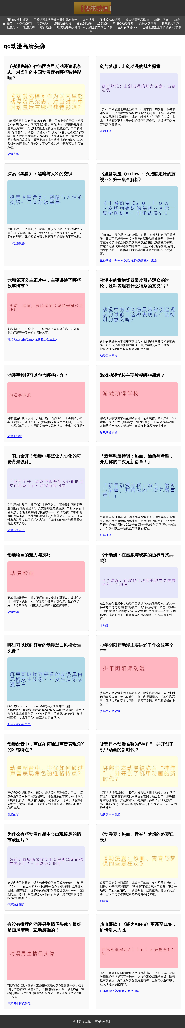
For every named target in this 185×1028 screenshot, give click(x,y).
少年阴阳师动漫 (110, 711)
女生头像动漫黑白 (19, 724)
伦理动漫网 (24, 23)
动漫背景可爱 (16, 530)
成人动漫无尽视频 (137, 19)
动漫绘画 (13, 612)
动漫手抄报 (14, 436)
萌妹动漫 (46, 27)
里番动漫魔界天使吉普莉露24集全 (55, 19)
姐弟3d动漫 (84, 23)
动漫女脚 (29, 27)
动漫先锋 (13, 154)
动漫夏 (104, 900)
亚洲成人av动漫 (110, 19)
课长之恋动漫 (147, 23)
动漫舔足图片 (16, 904)
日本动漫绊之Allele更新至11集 (119, 990)
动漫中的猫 (161, 19)
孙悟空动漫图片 (123, 23)
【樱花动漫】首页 (16, 19)
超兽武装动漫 (170, 23)
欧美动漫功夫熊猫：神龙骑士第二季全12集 (85, 27)
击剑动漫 (105, 131)
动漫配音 (13, 814)
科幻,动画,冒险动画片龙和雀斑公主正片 (32, 339)
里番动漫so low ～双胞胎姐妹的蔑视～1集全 (128, 260)
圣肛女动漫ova (127, 27)
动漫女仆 (12, 27)
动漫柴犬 (43, 23)
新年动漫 (105, 535)
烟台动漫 (88, 19)
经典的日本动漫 (110, 814)
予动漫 (104, 625)
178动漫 (102, 23)
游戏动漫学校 (108, 432)
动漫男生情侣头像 (19, 1003)
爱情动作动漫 (63, 23)
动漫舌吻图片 (108, 355)
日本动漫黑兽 (16, 243)
